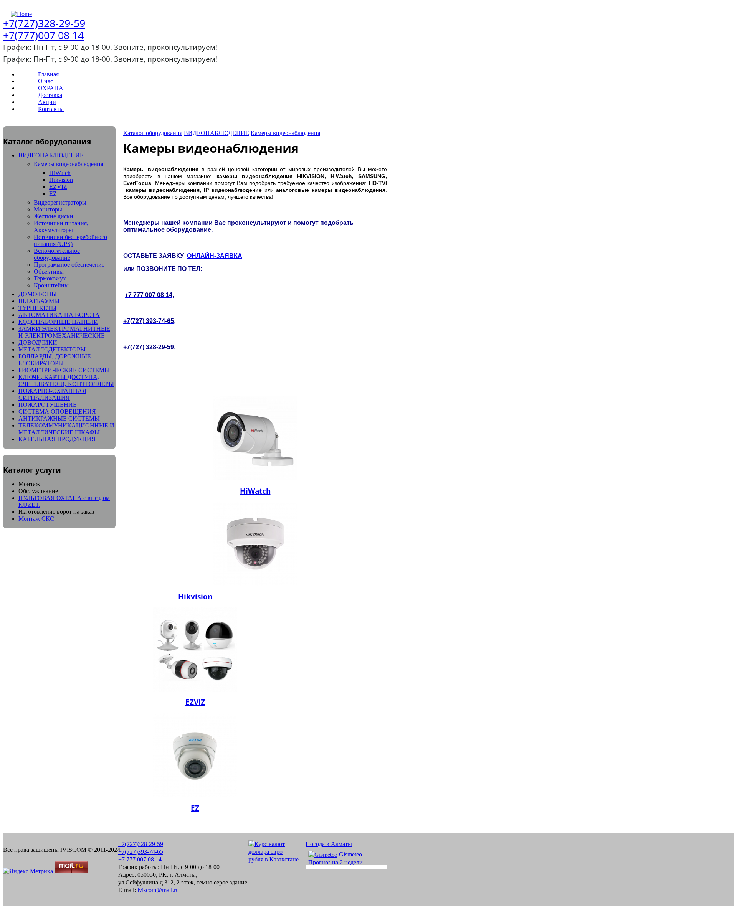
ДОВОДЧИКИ (37, 342)
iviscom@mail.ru (158, 890)
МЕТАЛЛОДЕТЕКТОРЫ (52, 349)
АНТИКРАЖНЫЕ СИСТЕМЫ (59, 418)
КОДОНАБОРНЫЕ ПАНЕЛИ (58, 321)
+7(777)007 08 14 (43, 35)
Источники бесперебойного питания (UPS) (70, 240)
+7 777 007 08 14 (140, 859)
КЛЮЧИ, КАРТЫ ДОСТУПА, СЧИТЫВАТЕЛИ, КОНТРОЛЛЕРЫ (66, 380)
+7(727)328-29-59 (44, 23)
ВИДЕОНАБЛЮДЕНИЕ (51, 155)
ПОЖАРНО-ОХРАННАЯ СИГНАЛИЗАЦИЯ (52, 394)
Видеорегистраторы (60, 202)
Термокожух (50, 278)
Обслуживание (38, 491)
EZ (53, 193)
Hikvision (61, 180)
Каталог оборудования (152, 133)
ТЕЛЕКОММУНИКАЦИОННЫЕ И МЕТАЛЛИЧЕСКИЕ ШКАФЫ (66, 429)
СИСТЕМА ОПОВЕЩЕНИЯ (57, 411)
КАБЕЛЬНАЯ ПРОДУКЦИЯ (57, 439)
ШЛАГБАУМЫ (38, 301)
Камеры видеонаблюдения (68, 164)
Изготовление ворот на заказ (56, 511)
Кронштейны (51, 285)
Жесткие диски (53, 216)
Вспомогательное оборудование (57, 254)
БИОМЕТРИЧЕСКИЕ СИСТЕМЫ (64, 370)
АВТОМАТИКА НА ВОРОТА (59, 315)
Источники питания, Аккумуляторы (61, 226)
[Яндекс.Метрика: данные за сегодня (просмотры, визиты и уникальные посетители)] (28, 871)
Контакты (51, 109)
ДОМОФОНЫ (37, 294)
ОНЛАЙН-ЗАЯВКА (214, 255)
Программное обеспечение (69, 264)
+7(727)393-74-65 (140, 851)
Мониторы (48, 209)
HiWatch (60, 173)
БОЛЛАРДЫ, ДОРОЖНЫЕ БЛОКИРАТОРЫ (54, 359)
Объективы (49, 271)
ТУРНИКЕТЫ (37, 308)
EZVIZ (58, 186)
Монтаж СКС (36, 518)
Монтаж (29, 484)
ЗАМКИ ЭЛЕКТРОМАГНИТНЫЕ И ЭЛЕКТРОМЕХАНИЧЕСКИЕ (64, 332)
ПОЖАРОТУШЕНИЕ (47, 404)
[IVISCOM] (18, 14)
